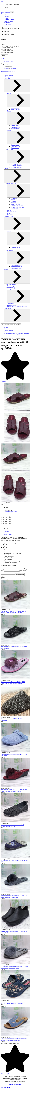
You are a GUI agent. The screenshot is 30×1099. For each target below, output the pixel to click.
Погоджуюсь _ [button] (6, 1087)
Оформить (13, 68)
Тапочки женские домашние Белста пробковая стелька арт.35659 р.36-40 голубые (14, 1039)
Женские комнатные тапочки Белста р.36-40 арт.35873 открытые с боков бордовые (13, 611)
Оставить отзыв (20, 574)
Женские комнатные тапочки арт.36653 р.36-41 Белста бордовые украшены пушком (14, 790)
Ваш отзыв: (23, 570)
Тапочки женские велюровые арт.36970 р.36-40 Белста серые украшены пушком (14, 967)
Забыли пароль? (5, 12)
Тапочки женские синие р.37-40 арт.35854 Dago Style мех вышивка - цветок (14, 861)
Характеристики (8, 533)
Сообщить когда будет (10, 511)
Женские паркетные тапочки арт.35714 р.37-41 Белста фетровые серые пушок (14, 896)
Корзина (6, 68)
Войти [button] (2, 1)
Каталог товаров (8, 72)
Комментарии (8, 534)
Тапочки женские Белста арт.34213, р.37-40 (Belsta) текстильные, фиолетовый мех (13, 682)
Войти (12, 12)
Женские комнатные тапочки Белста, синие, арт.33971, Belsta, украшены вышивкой (13, 1002)
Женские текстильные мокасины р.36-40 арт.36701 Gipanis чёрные (12, 825)
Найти (18, 324)
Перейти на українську (15, 1084)
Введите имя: (4, 569)
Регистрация (4, 14)
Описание (7, 531)
